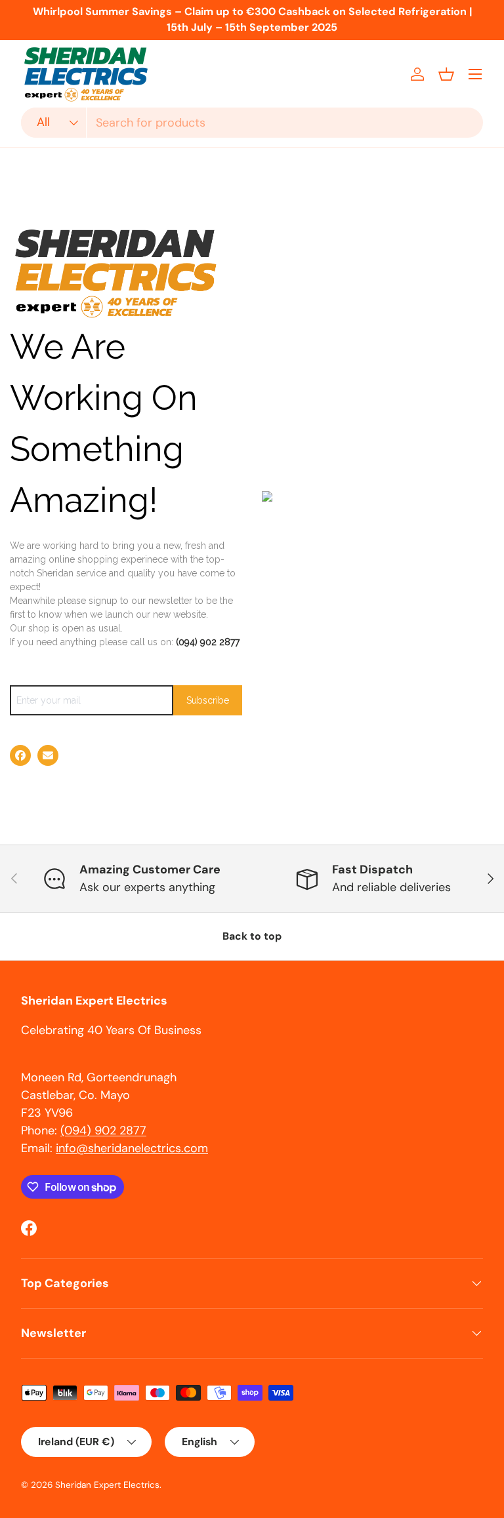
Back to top (252, 936)
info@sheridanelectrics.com (132, 1148)
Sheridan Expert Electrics (107, 1484)
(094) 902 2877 (208, 642)
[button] (446, 74)
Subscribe (207, 700)
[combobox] (252, 123)
